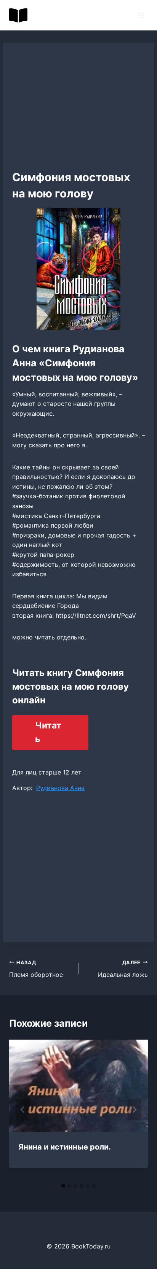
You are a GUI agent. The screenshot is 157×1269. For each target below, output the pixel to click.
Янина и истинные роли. (64, 1146)
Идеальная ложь (123, 969)
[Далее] (134, 1109)
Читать (48, 732)
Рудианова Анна (60, 788)
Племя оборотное (36, 969)
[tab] (63, 1186)
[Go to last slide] (23, 1109)
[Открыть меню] (141, 15)
